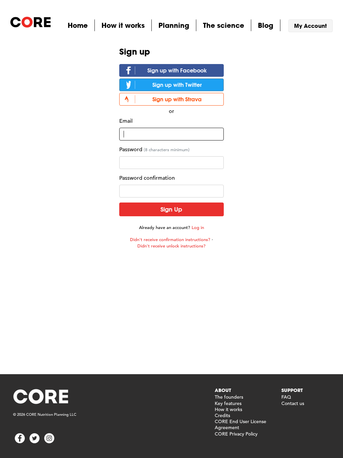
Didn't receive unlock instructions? (171, 246)
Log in (198, 227)
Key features (228, 403)
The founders (229, 397)
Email (126, 121)
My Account (310, 25)
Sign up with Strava (177, 99)
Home (78, 25)
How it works (123, 25)
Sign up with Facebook (177, 70)
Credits (222, 415)
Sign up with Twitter (177, 84)
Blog (265, 25)
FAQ (286, 397)
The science (223, 25)
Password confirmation (147, 178)
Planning (173, 25)
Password (130, 149)
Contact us (292, 403)
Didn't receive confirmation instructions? (170, 239)
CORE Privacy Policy (236, 434)
